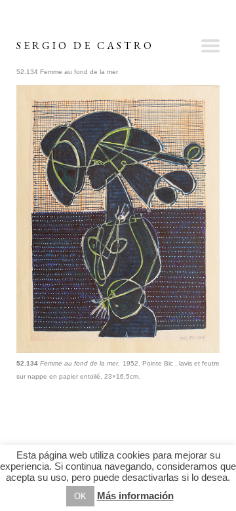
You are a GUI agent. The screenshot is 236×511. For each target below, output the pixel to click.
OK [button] (80, 496)
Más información (135, 495)
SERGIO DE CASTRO (85, 45)
